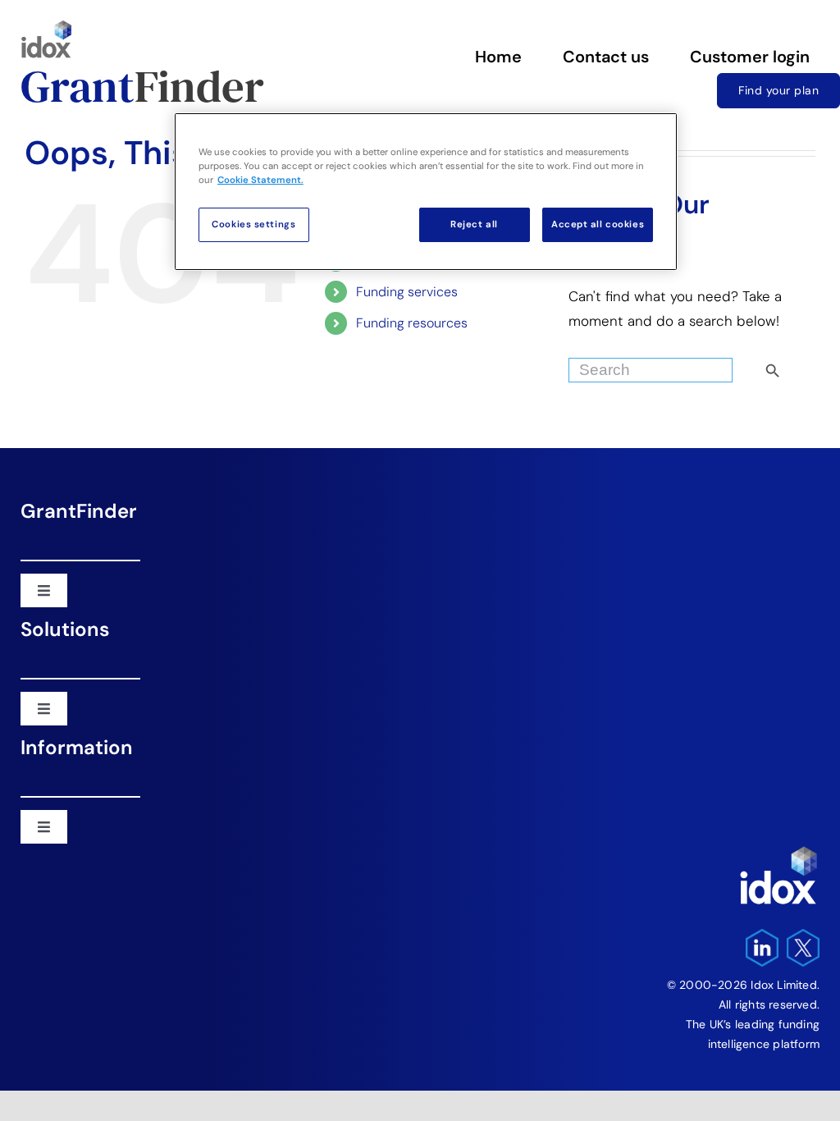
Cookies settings (253, 224)
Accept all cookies (597, 224)
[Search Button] (800, 366)
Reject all (474, 224)
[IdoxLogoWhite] (778, 850)
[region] (426, 191)
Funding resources (412, 323)
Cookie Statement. (260, 180)
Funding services (407, 291)
